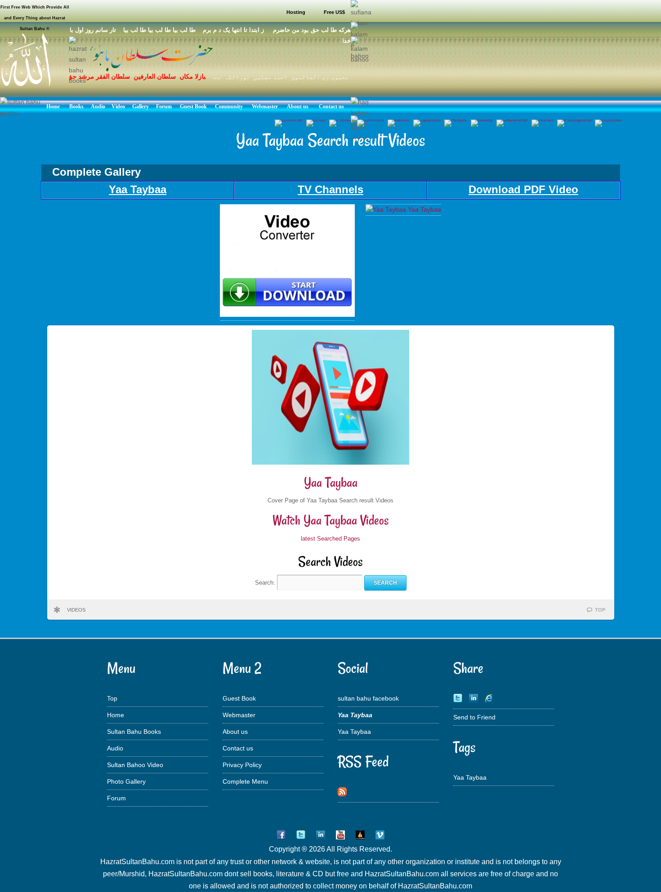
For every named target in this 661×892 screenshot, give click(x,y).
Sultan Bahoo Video (135, 764)
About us (235, 731)
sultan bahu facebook (368, 698)
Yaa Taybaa (330, 482)
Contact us (238, 748)
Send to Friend (474, 717)
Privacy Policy (242, 764)
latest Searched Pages (330, 538)
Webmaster (239, 715)
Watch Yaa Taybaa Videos (330, 520)
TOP (600, 609)
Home (115, 715)
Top (112, 698)
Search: (266, 582)
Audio (115, 748)
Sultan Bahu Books (134, 731)
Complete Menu (245, 781)
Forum (116, 798)
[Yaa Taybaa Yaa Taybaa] (287, 314)
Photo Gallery (126, 781)
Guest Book (239, 698)
